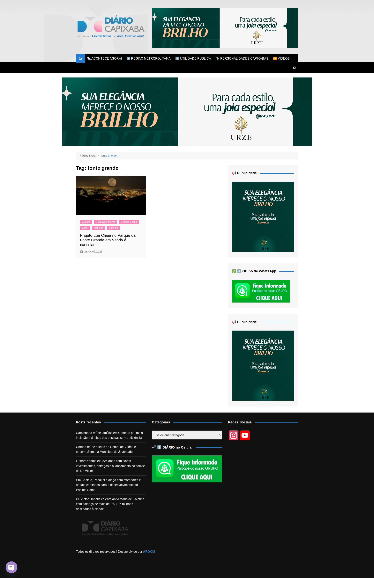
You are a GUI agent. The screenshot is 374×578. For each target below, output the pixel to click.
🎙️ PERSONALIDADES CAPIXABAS (242, 58)
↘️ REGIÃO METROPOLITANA (148, 58)
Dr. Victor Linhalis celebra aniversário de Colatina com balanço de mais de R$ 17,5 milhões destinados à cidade (110, 504)
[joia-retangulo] (263, 216)
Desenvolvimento (105, 221)
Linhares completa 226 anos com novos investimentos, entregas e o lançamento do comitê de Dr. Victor (110, 465)
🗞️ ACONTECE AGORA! (104, 58)
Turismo (113, 227)
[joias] (225, 27)
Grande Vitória (129, 221)
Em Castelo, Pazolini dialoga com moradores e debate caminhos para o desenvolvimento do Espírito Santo (108, 485)
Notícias (98, 227)
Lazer (85, 227)
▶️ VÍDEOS (281, 58)
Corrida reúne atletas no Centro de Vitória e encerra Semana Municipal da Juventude (106, 449)
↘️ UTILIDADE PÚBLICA (193, 58)
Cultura (86, 221)
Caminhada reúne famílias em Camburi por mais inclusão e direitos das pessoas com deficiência (109, 435)
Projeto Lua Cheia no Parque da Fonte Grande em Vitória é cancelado (108, 240)
